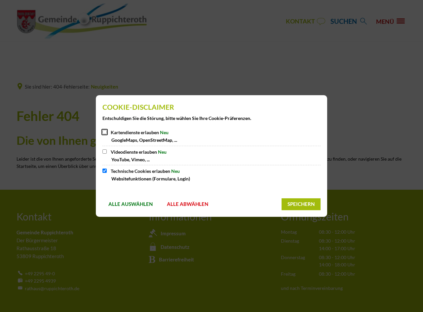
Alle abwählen (187, 204)
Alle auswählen (130, 204)
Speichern (301, 204)
